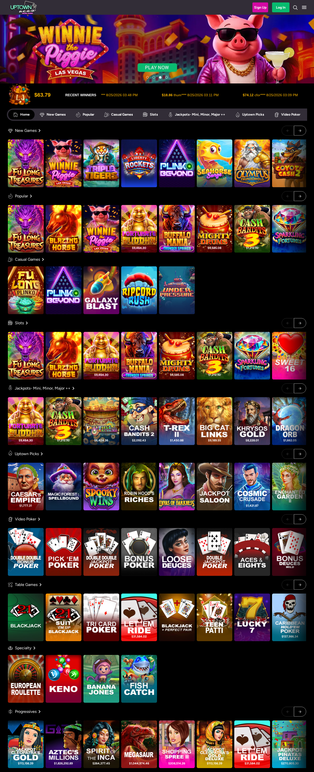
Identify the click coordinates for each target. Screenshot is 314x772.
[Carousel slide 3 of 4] (160, 77)
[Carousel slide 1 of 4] (147, 77)
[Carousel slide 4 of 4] (166, 77)
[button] (304, 7)
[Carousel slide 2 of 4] (154, 77)
